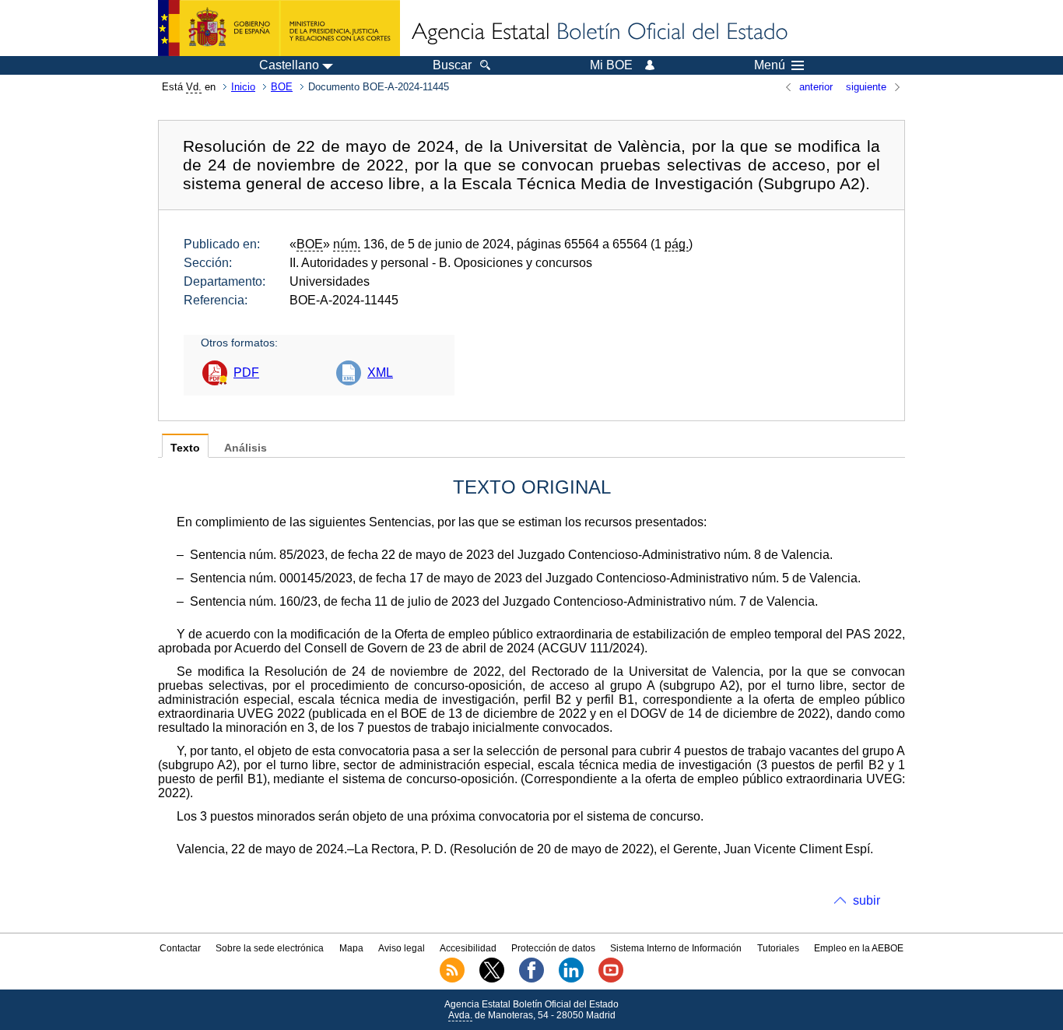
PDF (246, 372)
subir (866, 900)
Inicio (243, 87)
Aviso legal (401, 948)
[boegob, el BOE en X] (491, 979)
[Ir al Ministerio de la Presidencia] (279, 28)
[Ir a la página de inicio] (598, 32)
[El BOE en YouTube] (610, 979)
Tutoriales (778, 948)
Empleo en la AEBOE (858, 948)
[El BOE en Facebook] (531, 979)
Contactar (180, 948)
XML (380, 372)
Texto (185, 448)
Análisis (245, 448)
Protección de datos (553, 948)
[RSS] (452, 979)
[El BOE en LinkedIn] (571, 979)
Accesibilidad (468, 948)
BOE (282, 87)
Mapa (351, 948)
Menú (769, 65)
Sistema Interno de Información (676, 948)
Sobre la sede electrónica (270, 948)
